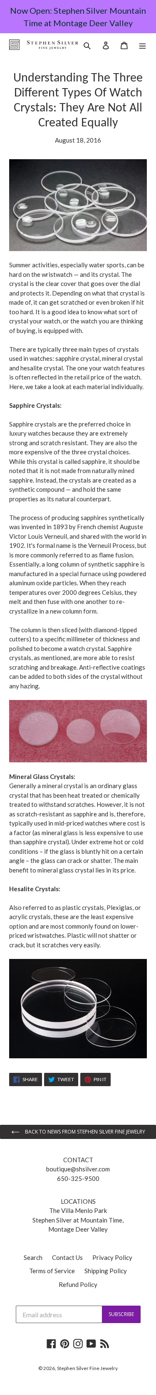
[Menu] (142, 44)
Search (33, 1257)
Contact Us (67, 1257)
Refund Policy (78, 1284)
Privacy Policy (112, 1257)
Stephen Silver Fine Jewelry (87, 1368)
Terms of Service (52, 1270)
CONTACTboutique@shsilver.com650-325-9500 (78, 1169)
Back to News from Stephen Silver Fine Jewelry (84, 1131)
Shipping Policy (105, 1270)
